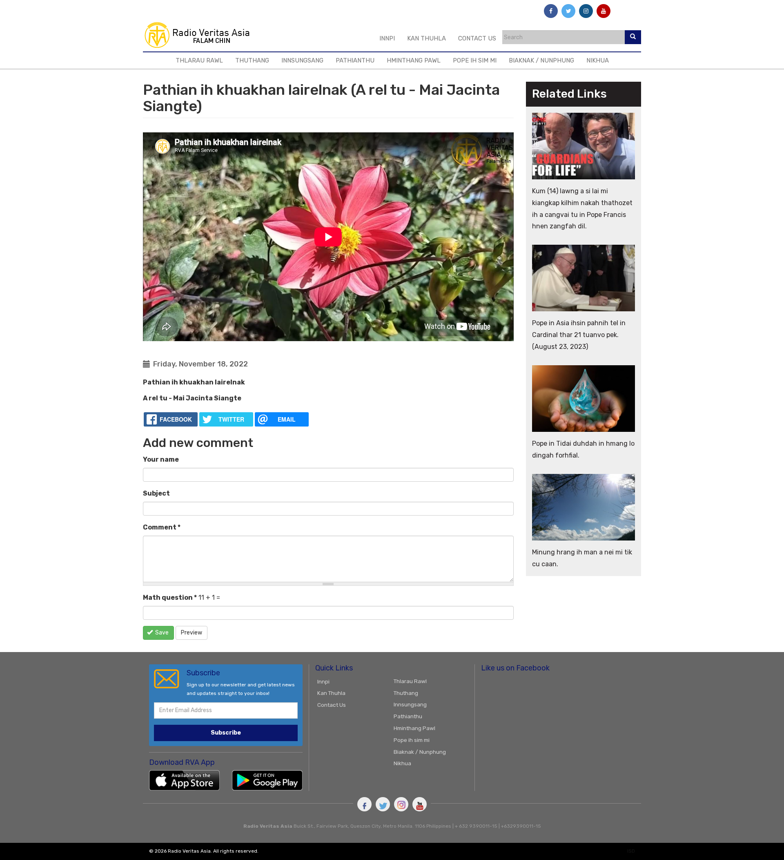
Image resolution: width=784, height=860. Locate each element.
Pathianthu (355, 60)
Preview (191, 632)
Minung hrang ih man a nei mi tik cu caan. (582, 558)
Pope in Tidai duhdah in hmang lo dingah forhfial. (583, 449)
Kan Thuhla (426, 38)
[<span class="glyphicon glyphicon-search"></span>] (633, 37)
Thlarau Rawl (199, 60)
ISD (631, 851)
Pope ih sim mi (475, 60)
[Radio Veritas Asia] (200, 34)
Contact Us (477, 38)
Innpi (387, 38)
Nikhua (597, 60)
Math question (170, 597)
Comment (161, 527)
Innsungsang (302, 60)
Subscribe (226, 732)
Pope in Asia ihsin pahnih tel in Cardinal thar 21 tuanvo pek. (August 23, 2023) (579, 335)
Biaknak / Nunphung (541, 60)
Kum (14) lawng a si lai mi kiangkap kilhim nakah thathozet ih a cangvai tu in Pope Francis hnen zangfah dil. (582, 208)
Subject (156, 493)
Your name (161, 459)
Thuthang (252, 60)
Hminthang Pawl (414, 60)
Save (161, 632)
